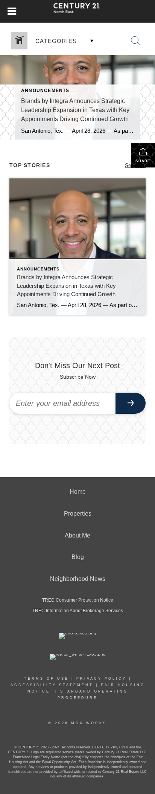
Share (142, 161)
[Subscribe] (130, 403)
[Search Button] (135, 41)
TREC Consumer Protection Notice (77, 600)
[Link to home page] (78, 11)
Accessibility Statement (52, 685)
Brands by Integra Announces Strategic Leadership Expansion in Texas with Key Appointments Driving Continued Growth (75, 110)
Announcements (45, 90)
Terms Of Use (46, 678)
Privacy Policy (101, 678)
